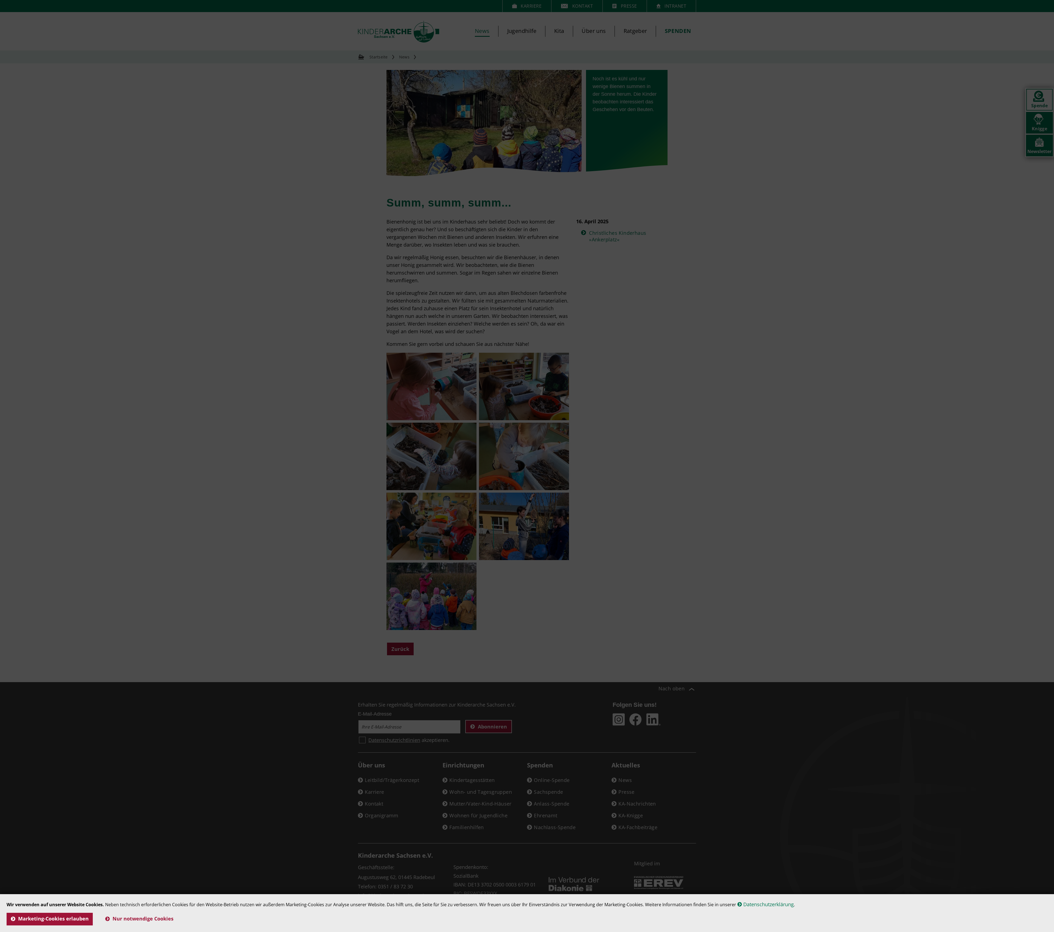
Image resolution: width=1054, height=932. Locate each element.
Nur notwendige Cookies (143, 918)
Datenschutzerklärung (768, 904)
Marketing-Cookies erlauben (53, 918)
